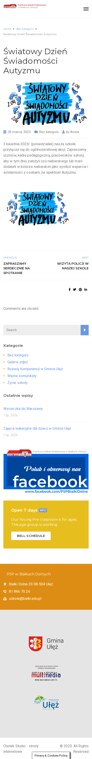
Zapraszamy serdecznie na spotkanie (16, 268)
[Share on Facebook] (70, 289)
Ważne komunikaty (22, 376)
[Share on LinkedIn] (85, 289)
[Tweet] (74, 289)
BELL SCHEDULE (31, 536)
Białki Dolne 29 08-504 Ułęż (31, 584)
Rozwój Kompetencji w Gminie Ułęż (35, 369)
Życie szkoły (17, 383)
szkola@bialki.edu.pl (25, 598)
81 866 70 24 (19, 591)
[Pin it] (80, 289)
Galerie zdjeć (17, 362)
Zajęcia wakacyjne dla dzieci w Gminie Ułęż (37, 428)
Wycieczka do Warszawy (23, 409)
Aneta (74, 132)
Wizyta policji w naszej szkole (73, 266)
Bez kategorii (49, 132)
